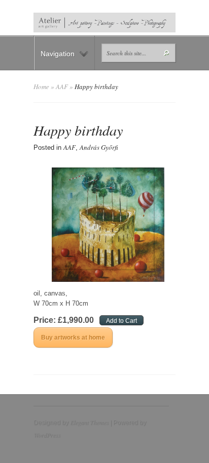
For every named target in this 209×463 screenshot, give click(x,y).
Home (41, 86)
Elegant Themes (89, 422)
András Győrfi (99, 147)
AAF (62, 86)
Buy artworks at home (73, 337)
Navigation (58, 54)
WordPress (46, 435)
